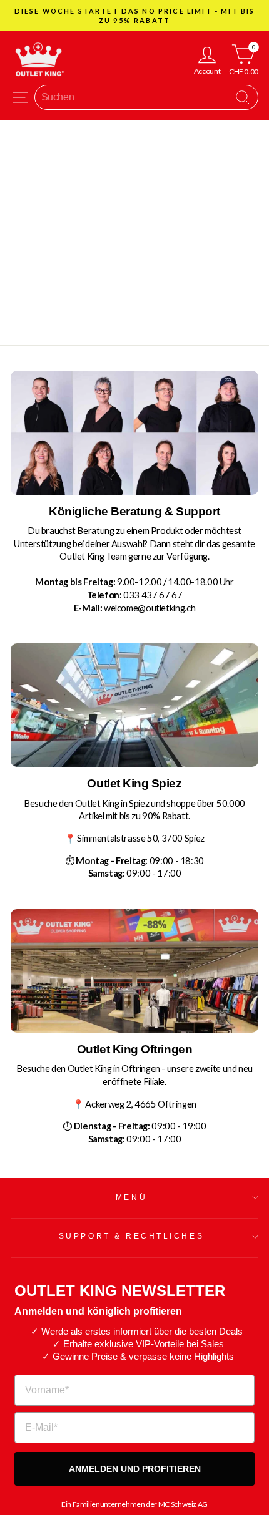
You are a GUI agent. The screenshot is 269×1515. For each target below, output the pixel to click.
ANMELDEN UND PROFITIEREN (135, 1469)
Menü (131, 1197)
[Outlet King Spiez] (134, 705)
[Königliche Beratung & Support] (134, 432)
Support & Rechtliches (131, 1236)
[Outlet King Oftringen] (134, 971)
